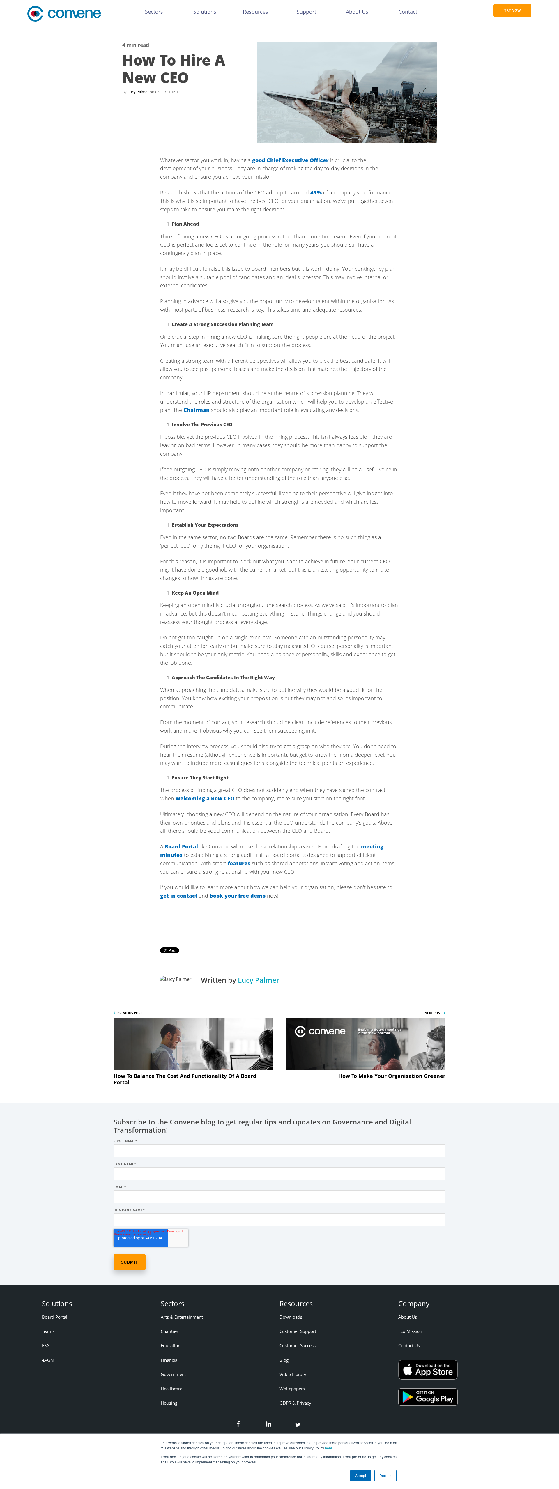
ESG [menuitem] (46, 1345)
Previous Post (129, 1013)
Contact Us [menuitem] (409, 1345)
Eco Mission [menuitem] (410, 1331)
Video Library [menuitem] (293, 1374)
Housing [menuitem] (169, 1403)
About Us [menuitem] (357, 11)
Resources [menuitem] (255, 11)
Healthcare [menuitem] (171, 1388)
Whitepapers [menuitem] (292, 1388)
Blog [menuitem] (284, 1360)
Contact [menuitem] (408, 11)
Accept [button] (360, 1475)
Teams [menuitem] (48, 1331)
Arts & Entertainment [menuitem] (182, 1317)
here (328, 1447)
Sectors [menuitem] (154, 11)
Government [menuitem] (173, 1374)
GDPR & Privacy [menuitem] (295, 1403)
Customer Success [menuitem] (298, 1345)
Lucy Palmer (138, 91)
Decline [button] (385, 1475)
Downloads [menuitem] (291, 1317)
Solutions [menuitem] (204, 11)
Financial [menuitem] (169, 1360)
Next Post (433, 1013)
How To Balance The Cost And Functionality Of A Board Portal (185, 1079)
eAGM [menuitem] (48, 1360)
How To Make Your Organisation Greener (391, 1075)
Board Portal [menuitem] (54, 1317)
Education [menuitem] (171, 1345)
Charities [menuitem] (169, 1331)
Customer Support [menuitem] (298, 1331)
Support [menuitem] (306, 11)
